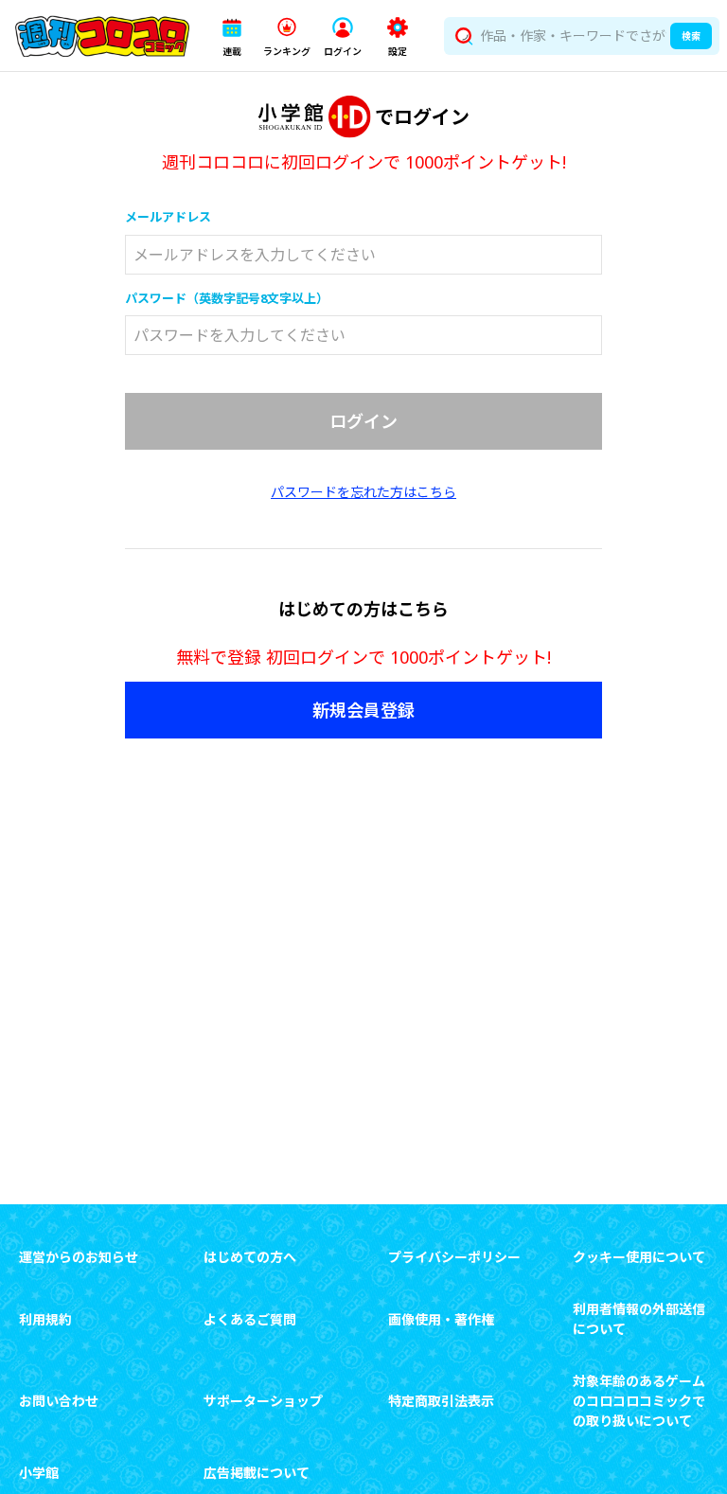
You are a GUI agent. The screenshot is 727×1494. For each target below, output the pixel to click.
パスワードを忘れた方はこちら (363, 492)
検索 (691, 36)
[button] (231, 36)
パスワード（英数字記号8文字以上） (226, 298)
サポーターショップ (263, 1401)
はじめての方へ (250, 1257)
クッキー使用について (639, 1257)
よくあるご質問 (250, 1319)
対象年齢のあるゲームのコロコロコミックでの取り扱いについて (639, 1401)
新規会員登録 (363, 710)
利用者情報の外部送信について (639, 1319)
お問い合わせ (58, 1401)
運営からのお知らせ (78, 1257)
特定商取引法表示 (441, 1401)
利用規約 (45, 1319)
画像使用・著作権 (441, 1319)
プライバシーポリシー (454, 1257)
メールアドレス (168, 216)
